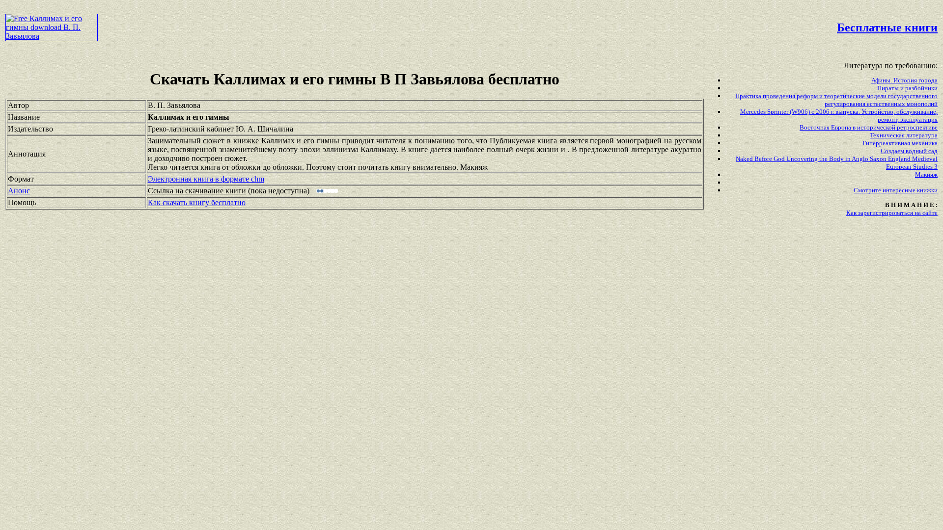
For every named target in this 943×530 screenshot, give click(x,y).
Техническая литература (904, 135)
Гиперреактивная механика (900, 143)
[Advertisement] (402, 27)
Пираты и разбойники (907, 88)
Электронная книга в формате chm (206, 179)
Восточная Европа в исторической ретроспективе (869, 127)
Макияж (926, 174)
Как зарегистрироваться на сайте (892, 212)
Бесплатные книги (887, 27)
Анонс (19, 190)
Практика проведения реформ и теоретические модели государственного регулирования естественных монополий (836, 99)
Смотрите (868, 190)
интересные (900, 190)
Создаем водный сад (909, 151)
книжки (927, 190)
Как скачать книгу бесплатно (197, 202)
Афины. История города (904, 80)
